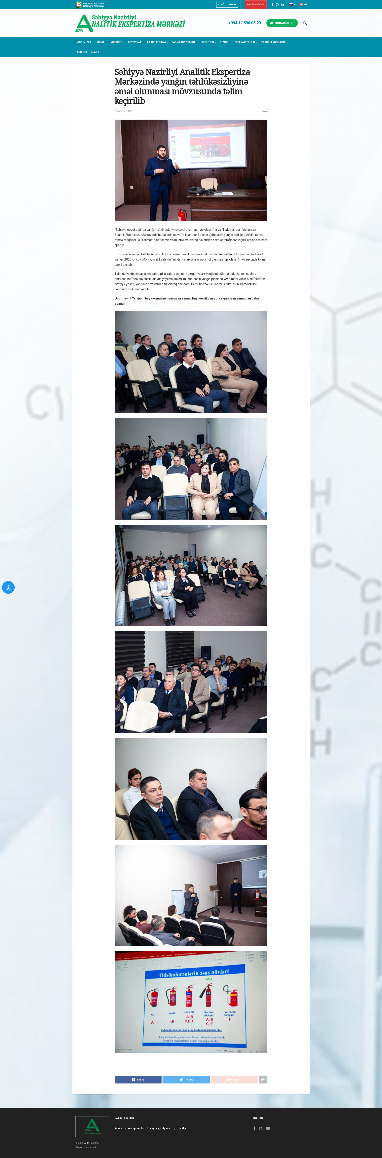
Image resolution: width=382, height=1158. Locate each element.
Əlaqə (95, 52)
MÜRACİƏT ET (284, 22)
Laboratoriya (156, 42)
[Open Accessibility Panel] (8, 587)
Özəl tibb (207, 42)
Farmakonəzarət (183, 42)
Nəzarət (116, 42)
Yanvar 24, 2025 (123, 111)
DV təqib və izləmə (273, 42)
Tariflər (81, 52)
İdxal (100, 42)
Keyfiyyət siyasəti (160, 1128)
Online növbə (255, 4)
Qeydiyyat (134, 42)
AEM (86, 1143)
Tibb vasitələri (244, 42)
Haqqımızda (83, 42)
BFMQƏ (224, 42)
